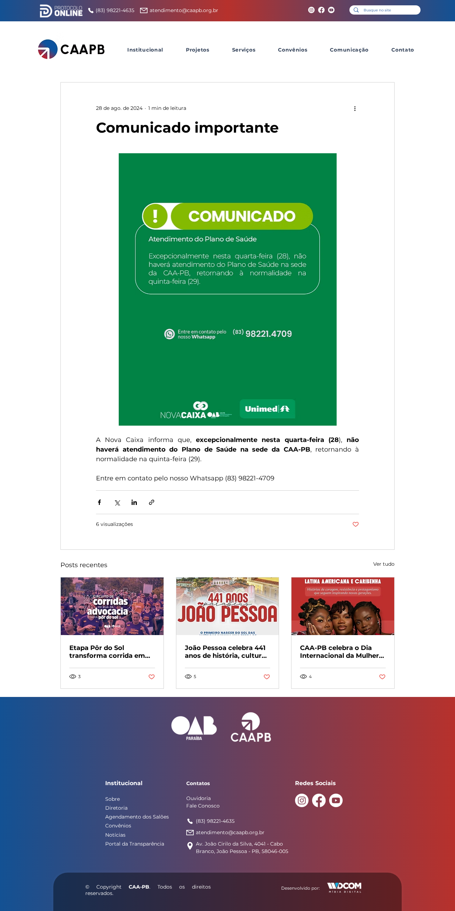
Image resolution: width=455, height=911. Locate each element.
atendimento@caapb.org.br (184, 10)
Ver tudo (384, 564)
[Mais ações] (354, 108)
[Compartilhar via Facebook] (99, 502)
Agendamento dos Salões (137, 817)
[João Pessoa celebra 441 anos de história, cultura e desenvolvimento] (227, 606)
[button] (145, 50)
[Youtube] (331, 10)
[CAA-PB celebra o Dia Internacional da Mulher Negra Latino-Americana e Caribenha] (342, 606)
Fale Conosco (203, 806)
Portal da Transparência (134, 844)
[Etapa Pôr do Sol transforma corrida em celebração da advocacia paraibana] (112, 606)
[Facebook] (321, 10)
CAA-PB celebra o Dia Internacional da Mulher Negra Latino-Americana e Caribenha (341, 652)
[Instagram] (311, 10)
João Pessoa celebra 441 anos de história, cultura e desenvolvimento (225, 652)
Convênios (118, 825)
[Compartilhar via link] (151, 502)
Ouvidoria (198, 798)
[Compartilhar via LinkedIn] (134, 502)
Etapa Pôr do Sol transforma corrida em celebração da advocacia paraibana (110, 652)
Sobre (112, 799)
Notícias (115, 835)
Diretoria (116, 808)
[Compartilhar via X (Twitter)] (116, 502)
